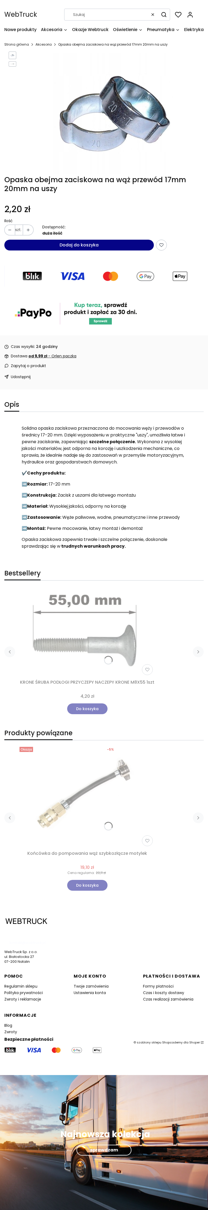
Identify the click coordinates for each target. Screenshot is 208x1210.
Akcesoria (43, 44)
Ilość (8, 220)
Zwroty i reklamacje (22, 999)
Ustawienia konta (90, 992)
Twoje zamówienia (91, 986)
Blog (8, 1025)
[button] (164, 14)
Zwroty (10, 1032)
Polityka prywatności (23, 992)
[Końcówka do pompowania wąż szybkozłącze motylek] (87, 796)
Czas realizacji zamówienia (168, 999)
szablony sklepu (149, 1042)
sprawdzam (104, 1150)
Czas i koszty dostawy (163, 992)
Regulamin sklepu (20, 986)
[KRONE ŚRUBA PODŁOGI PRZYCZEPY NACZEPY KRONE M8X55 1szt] (87, 633)
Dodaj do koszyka (79, 245)
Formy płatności (158, 986)
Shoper (194, 1042)
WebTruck (20, 14)
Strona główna (16, 44)
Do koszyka (87, 708)
